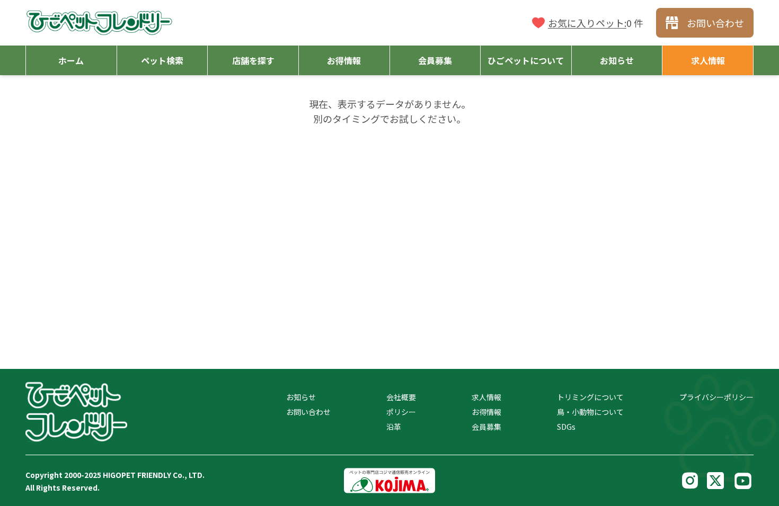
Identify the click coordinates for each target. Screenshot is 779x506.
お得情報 (486, 411)
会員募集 (486, 426)
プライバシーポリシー (716, 397)
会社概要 (401, 397)
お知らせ (301, 397)
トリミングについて (590, 397)
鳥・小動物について (590, 411)
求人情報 (486, 397)
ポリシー (401, 411)
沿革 (393, 426)
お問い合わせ (308, 411)
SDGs (566, 426)
